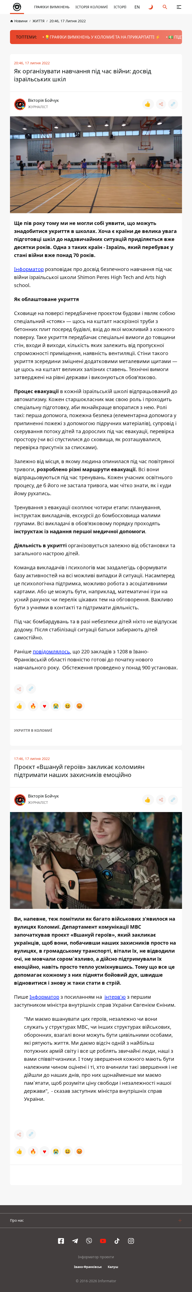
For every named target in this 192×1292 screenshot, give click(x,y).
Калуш (113, 1267)
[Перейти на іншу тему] (151, 7)
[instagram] (131, 1241)
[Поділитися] (161, 104)
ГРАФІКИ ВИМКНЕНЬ (52, 7)
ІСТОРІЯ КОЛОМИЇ (92, 7)
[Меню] (179, 7)
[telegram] (75, 1241)
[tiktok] (117, 1241)
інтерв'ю (115, 996)
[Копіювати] (173, 104)
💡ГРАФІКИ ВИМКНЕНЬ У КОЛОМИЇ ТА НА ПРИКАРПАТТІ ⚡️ (102, 37)
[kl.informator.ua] (17, 7)
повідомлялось (51, 651)
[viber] (89, 1241)
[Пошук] (165, 7)
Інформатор (29, 269)
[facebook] (61, 1241)
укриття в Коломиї (33, 730)
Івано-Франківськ (88, 1267)
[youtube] (103, 1241)
